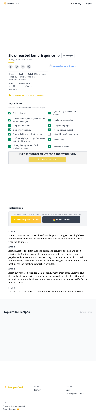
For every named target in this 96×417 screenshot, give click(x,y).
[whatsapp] (29, 67)
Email (68, 390)
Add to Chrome (63, 219)
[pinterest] (17, 67)
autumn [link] (31, 96)
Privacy (37, 390)
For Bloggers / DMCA (75, 393)
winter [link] (40, 96)
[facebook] (10, 67)
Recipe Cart (15, 387)
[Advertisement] (48, 29)
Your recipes (68, 55)
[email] (23, 67)
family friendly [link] (19, 96)
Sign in (89, 3)
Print (82, 55)
